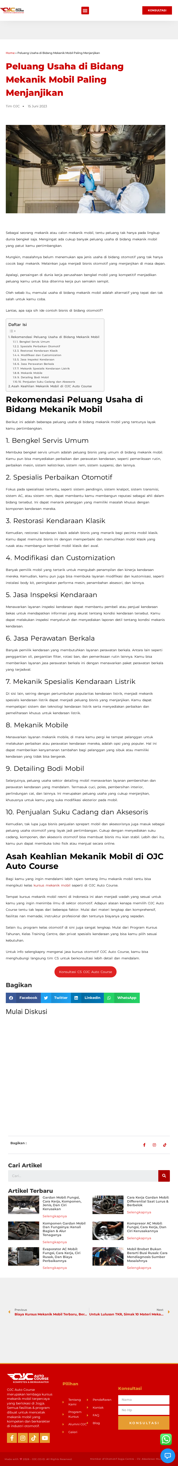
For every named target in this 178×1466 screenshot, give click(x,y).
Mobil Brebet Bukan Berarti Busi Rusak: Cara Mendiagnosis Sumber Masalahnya (147, 1255)
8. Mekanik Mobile (29, 373)
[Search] (164, 1176)
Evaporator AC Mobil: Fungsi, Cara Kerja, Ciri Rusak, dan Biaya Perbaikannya (61, 1255)
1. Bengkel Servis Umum (33, 341)
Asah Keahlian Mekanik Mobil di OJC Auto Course (51, 386)
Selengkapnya (55, 1216)
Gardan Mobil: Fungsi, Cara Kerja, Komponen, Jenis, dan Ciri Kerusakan (62, 1203)
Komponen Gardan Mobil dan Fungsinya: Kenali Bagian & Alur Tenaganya (64, 1229)
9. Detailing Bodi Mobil (33, 377)
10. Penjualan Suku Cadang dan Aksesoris (46, 381)
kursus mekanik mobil (52, 885)
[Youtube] (45, 1438)
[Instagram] (23, 1438)
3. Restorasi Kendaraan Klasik (37, 350)
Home (10, 53)
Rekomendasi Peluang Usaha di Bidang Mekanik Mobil (55, 337)
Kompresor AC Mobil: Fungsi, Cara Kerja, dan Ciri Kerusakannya (146, 1227)
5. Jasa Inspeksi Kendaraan (35, 359)
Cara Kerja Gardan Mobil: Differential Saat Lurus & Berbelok (148, 1201)
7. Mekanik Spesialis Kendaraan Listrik (43, 368)
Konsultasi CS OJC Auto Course (85, 972)
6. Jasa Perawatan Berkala (35, 364)
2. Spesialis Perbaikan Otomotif (38, 346)
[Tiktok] (34, 1438)
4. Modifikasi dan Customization (39, 355)
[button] (85, 10)
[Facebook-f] (12, 1438)
